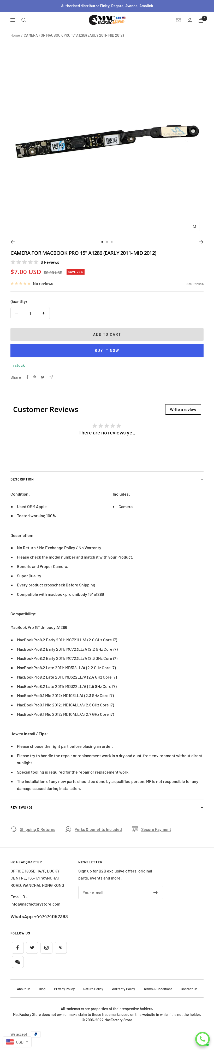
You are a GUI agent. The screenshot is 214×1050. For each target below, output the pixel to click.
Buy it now (107, 350)
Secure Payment (156, 829)
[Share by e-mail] (51, 377)
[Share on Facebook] (27, 377)
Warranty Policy (123, 989)
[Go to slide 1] (102, 242)
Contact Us (189, 989)
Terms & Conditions (158, 989)
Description (22, 479)
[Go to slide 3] (111, 242)
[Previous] (12, 242)
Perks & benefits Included (98, 829)
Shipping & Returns (37, 829)
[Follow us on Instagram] (46, 947)
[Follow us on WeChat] (17, 962)
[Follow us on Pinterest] (61, 947)
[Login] (189, 20)
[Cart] (201, 20)
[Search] (23, 20)
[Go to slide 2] (107, 242)
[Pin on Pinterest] (34, 377)
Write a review (183, 409)
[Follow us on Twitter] (32, 947)
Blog (42, 989)
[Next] (201, 242)
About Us (23, 989)
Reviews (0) (21, 807)
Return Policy (93, 989)
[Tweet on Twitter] (42, 377)
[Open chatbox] (202, 1039)
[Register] (155, 892)
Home (15, 35)
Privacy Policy (64, 989)
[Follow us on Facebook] (17, 947)
